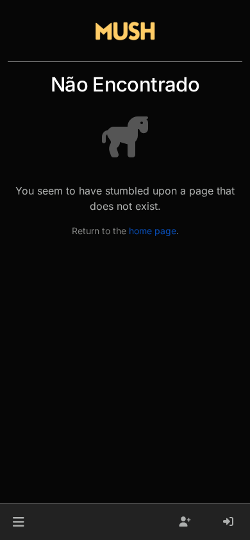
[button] (18, 522)
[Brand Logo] (125, 30)
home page (152, 230)
